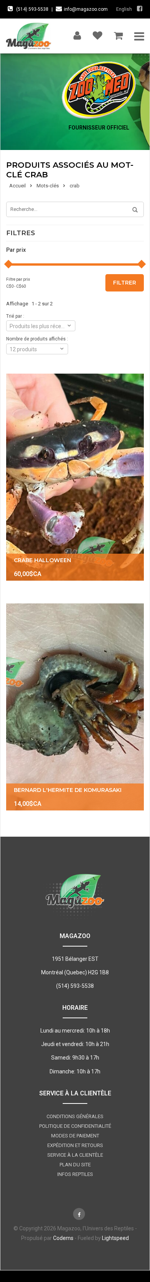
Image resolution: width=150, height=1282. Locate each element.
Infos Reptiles (75, 1174)
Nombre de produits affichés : (37, 339)
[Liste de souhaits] (97, 33)
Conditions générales (75, 1116)
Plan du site (75, 1164)
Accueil (17, 186)
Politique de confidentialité (75, 1126)
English (124, 9)
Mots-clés (48, 186)
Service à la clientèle (75, 1155)
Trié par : (15, 316)
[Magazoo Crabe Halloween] (75, 477)
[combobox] (40, 325)
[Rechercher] (132, 210)
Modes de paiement (75, 1136)
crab (75, 186)
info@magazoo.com (86, 9)
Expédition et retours (75, 1145)
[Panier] (118, 33)
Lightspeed (115, 1238)
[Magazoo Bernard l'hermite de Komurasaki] (75, 706)
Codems (63, 1238)
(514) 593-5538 (32, 9)
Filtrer (124, 282)
